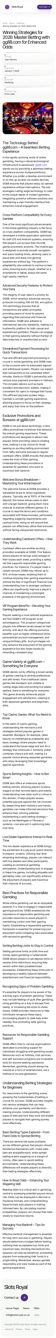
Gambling (20, 23)
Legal (35, 1329)
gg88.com (41, 164)
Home (5, 23)
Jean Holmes (11, 59)
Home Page (12, 1308)
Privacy (19, 1329)
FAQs (36, 1308)
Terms (27, 1329)
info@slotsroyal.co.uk (18, 1315)
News (12, 23)
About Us (9, 1329)
